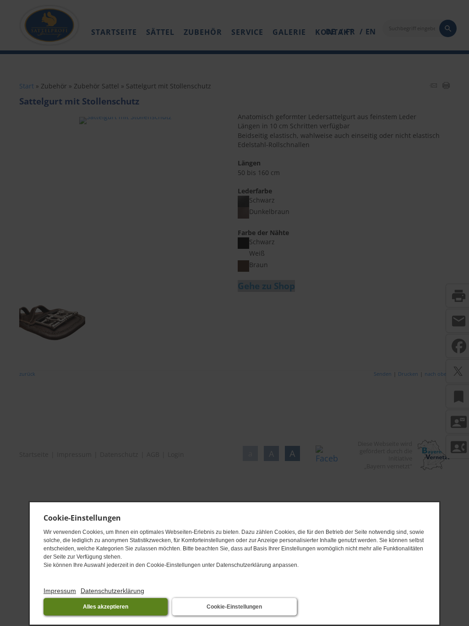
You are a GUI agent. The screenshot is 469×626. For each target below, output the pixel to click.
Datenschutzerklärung (112, 590)
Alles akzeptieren (105, 607)
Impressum (60, 590)
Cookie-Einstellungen (234, 607)
